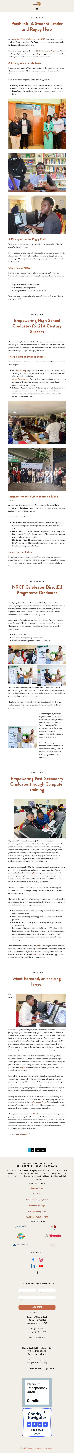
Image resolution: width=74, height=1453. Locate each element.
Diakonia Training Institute (29, 872)
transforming (36, 954)
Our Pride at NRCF (19, 268)
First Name (21, 1293)
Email (20, 1300)
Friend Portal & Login (37, 1205)
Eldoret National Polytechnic (48, 50)
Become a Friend (37, 1188)
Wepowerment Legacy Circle (37, 1199)
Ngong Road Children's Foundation (37, 3)
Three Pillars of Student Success (27, 357)
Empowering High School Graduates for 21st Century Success (37, 326)
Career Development (20, 379)
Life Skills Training (19, 370)
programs (23, 1067)
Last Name (41, 1293)
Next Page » (40, 1150)
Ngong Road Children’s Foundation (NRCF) (28, 39)
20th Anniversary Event (37, 1211)
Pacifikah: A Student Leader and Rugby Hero (37, 26)
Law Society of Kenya (38, 1102)
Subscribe (37, 1307)
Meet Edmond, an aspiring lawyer (37, 981)
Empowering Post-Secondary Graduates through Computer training (37, 784)
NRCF (40, 945)
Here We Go (37, 1193)
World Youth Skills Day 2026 (37, 1217)
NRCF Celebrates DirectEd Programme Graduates (37, 590)
